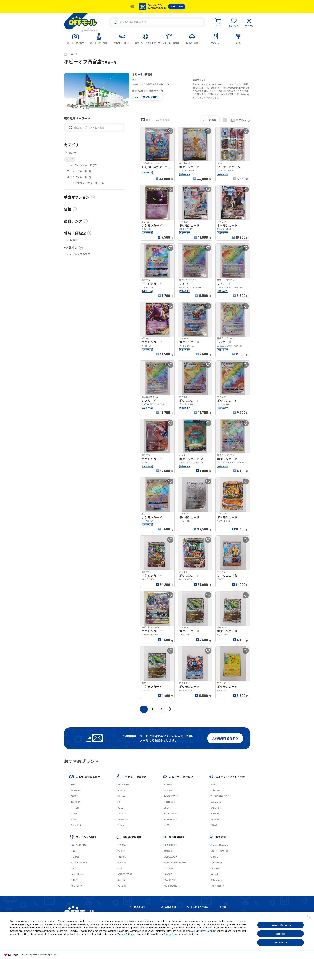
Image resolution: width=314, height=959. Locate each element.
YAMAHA (121, 813)
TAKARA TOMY (171, 796)
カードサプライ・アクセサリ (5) (85, 183)
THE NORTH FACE (219, 796)
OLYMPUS (76, 825)
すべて (72, 153)
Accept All (280, 942)
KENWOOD (122, 819)
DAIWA (213, 825)
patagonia (215, 802)
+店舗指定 (70, 248)
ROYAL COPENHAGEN (175, 862)
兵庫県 (73, 240)
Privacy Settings (281, 925)
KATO (167, 825)
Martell (214, 874)
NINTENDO (169, 802)
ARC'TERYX (76, 885)
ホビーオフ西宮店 (80, 254)
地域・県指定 (75, 233)
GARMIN (121, 862)
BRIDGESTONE (124, 874)
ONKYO (121, 796)
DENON (121, 790)
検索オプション (76, 197)
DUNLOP (121, 885)
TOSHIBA (75, 802)
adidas (213, 784)
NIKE (73, 868)
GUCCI (74, 850)
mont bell (215, 813)
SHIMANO (215, 819)
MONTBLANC (170, 885)
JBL (119, 802)
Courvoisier (216, 862)
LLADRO (168, 874)
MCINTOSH (123, 784)
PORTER (75, 880)
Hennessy (215, 868)
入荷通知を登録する (225, 738)
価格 (67, 209)
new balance (77, 874)
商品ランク (73, 221)
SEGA (166, 807)
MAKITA (121, 850)
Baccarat (168, 868)
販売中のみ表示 (239, 120)
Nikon (74, 819)
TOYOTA (121, 845)
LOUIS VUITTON (79, 845)
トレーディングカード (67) (82, 165)
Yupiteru (121, 856)
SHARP (74, 796)
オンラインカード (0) (79, 177)
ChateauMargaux (219, 845)
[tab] (75, 38)
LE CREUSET (170, 845)
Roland (120, 825)
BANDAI (168, 784)
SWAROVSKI (170, 880)
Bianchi (121, 880)
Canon (74, 813)
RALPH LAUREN (79, 862)
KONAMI (168, 790)
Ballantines (216, 880)
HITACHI (75, 807)
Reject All (280, 933)
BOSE (120, 807)
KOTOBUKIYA (171, 813)
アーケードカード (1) (79, 171)
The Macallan (217, 885)
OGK (119, 868)
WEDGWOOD (170, 856)
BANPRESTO (170, 819)
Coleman (215, 790)
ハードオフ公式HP (146, 97)
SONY (74, 784)
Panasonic (76, 790)
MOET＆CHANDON (219, 850)
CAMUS (214, 856)
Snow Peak (216, 807)
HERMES (75, 856)
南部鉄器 (168, 850)
